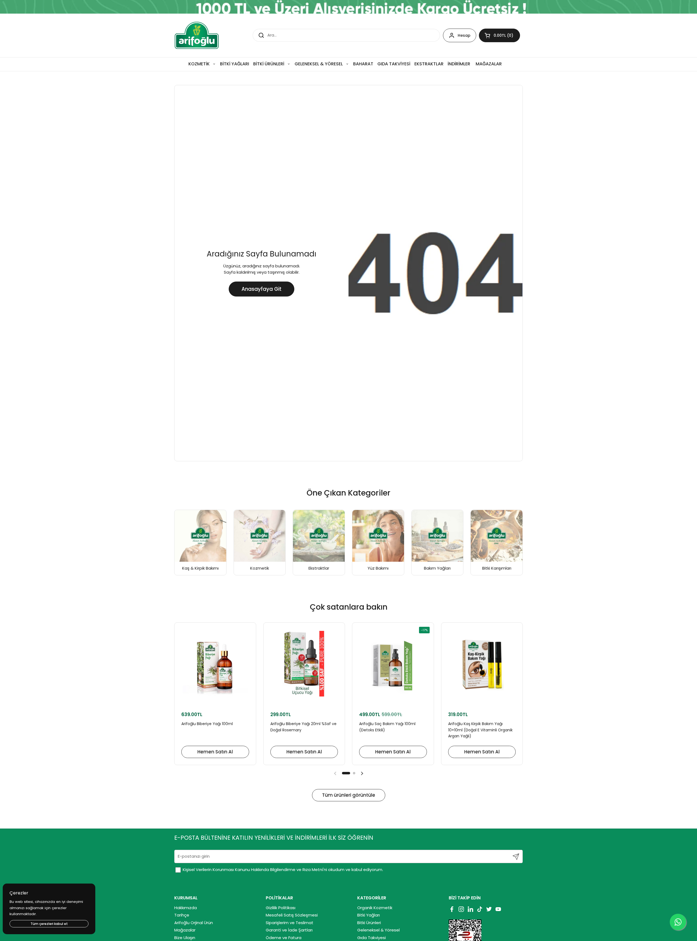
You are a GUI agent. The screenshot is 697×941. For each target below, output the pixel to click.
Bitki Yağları (368, 915)
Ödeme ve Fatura (283, 937)
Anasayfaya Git (261, 289)
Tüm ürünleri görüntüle (348, 795)
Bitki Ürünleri (369, 922)
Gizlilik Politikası (280, 908)
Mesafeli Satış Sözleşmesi (292, 915)
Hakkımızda (185, 908)
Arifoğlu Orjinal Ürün (193, 922)
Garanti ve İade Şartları (289, 930)
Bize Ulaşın (184, 937)
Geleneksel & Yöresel (378, 930)
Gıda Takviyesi (371, 937)
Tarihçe (181, 915)
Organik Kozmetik (374, 908)
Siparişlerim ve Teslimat (289, 922)
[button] (499, 35)
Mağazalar (184, 930)
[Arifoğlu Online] (197, 35)
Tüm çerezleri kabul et (49, 923)
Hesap (464, 35)
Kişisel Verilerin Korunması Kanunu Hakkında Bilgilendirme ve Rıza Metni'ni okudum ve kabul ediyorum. (282, 869)
